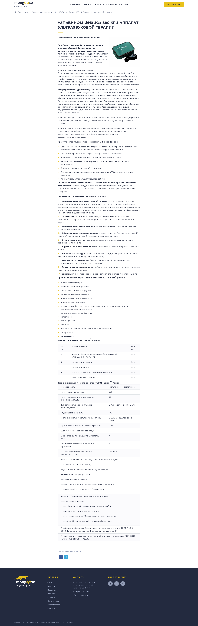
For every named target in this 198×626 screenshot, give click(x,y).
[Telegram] (66, 557)
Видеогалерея (53, 605)
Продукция (111, 5)
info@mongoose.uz (81, 595)
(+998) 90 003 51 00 (81, 592)
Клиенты (51, 597)
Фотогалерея (53, 601)
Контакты (123, 5)
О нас (49, 583)
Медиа (87, 4)
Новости (99, 5)
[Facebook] (61, 557)
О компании (74, 4)
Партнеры (51, 594)
